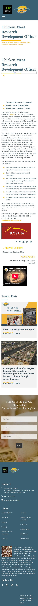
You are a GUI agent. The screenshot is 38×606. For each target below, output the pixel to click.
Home (3, 42)
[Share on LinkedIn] (26, 243)
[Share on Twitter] (19, 243)
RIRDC (12, 114)
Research (4, 522)
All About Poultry (6, 513)
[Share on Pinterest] (30, 243)
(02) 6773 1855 (9, 496)
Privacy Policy (24, 538)
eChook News (13, 42)
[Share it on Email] (23, 243)
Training (4, 527)
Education (4, 517)
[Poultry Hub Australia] (16, 9)
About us (4, 538)
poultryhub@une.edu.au (11, 500)
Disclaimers (24, 534)
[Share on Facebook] (15, 243)
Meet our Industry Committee (6, 533)
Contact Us (23, 524)
